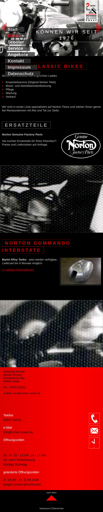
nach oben (52, 492)
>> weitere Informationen (18, 269)
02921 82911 (12, 420)
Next (97, 27)
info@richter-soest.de (26, 393)
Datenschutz (58, 508)
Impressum (45, 508)
